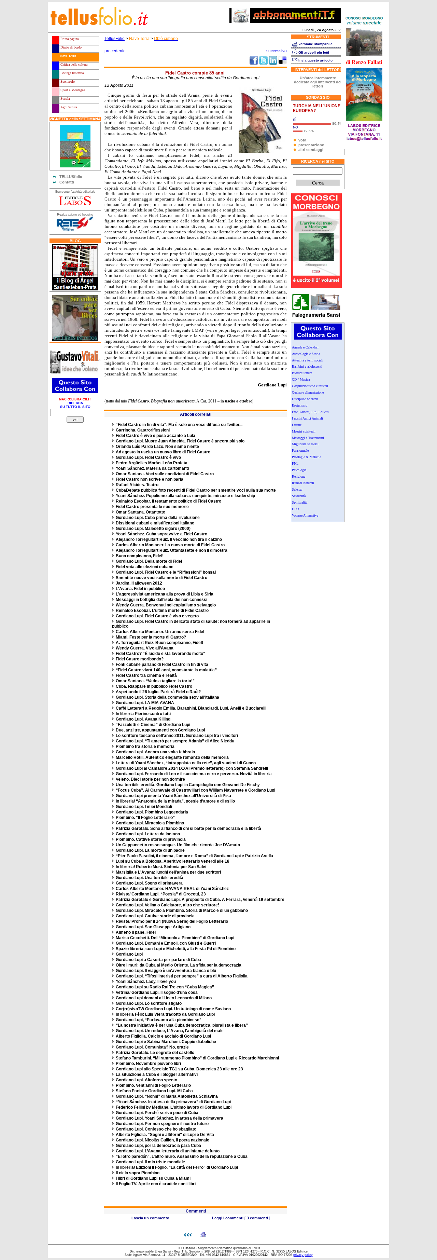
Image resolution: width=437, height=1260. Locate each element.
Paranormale (300, 450)
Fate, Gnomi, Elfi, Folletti (310, 412)
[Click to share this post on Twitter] (263, 63)
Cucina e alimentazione (308, 392)
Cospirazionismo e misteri (310, 386)
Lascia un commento (150, 1218)
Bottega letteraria (71, 73)
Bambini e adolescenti (307, 366)
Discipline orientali (305, 399)
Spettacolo (67, 81)
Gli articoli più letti (313, 52)
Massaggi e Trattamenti (308, 438)
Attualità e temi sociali (307, 360)
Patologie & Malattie (306, 457)
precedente (115, 51)
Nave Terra (67, 56)
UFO (295, 509)
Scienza (297, 489)
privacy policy (303, 1255)
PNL (295, 463)
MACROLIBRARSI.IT (75, 399)
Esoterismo (299, 405)
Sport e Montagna (72, 90)
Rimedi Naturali (303, 483)
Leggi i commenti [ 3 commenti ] (241, 1218)
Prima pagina (69, 39)
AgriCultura (68, 107)
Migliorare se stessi (305, 444)
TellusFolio (114, 38)
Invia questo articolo (315, 60)
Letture (296, 425)
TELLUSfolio (70, 177)
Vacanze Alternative (305, 515)
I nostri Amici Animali (307, 418)
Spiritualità (299, 502)
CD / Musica (301, 379)
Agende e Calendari (305, 347)
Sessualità (299, 496)
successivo (276, 51)
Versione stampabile (315, 44)
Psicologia (299, 470)
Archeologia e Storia (306, 354)
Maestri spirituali (303, 431)
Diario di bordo (70, 47)
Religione (298, 476)
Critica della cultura (73, 64)
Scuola (64, 98)
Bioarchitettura (302, 373)
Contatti (66, 182)
